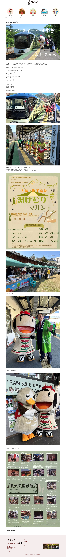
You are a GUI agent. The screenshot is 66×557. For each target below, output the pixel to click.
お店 (33, 12)
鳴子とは (10, 12)
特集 (56, 12)
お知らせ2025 (13, 530)
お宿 (22, 12)
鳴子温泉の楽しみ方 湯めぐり (44, 12)
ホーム (25, 539)
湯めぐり (25, 545)
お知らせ (8, 530)
